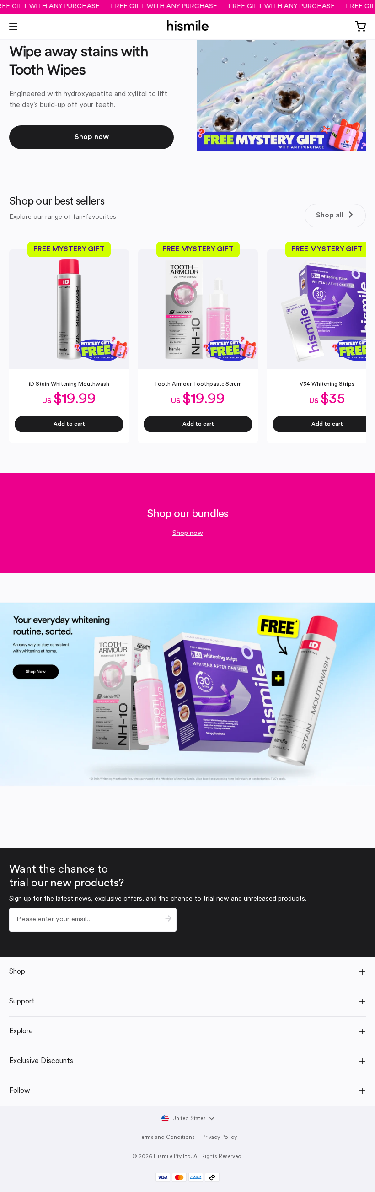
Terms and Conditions (167, 1137)
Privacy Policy (219, 1137)
